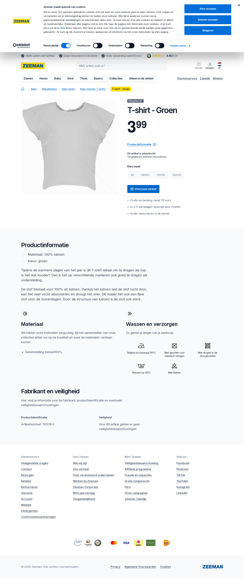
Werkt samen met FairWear (40, 55)
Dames (28, 78)
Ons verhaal (81, 469)
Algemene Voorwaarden (140, 566)
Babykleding (49, 89)
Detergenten (29, 511)
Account (26, 499)
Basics (98, 78)
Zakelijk (205, 78)
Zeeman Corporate (85, 487)
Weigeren (207, 30)
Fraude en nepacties (138, 475)
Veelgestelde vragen (34, 463)
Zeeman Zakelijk (135, 499)
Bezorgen (27, 475)
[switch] (97, 45)
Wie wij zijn (80, 463)
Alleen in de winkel (141, 78)
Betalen (26, 481)
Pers (128, 487)
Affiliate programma (138, 469)
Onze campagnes (136, 493)
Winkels (218, 78)
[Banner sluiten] (239, 5)
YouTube (182, 481)
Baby (57, 78)
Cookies (165, 566)
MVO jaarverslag (84, 493)
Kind (70, 78)
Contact (26, 469)
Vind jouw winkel (145, 189)
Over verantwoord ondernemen (93, 475)
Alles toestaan (208, 8)
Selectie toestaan (208, 19)
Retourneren (29, 487)
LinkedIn (181, 493)
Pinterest (182, 469)
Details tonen (178, 45)
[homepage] (22, 89)
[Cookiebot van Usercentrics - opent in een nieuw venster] (21, 45)
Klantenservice (187, 78)
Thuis (83, 78)
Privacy (115, 566)
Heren (44, 78)
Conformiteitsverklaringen (38, 516)
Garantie (27, 493)
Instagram (183, 487)
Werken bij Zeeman (85, 481)
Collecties (115, 78)
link (63, 28)
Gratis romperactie (137, 481)
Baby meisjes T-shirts (92, 89)
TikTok (180, 475)
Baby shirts (68, 89)
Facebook (182, 463)
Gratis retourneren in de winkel (80, 55)
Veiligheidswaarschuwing (141, 463)
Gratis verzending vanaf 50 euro (124, 55)
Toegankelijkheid (84, 499)
